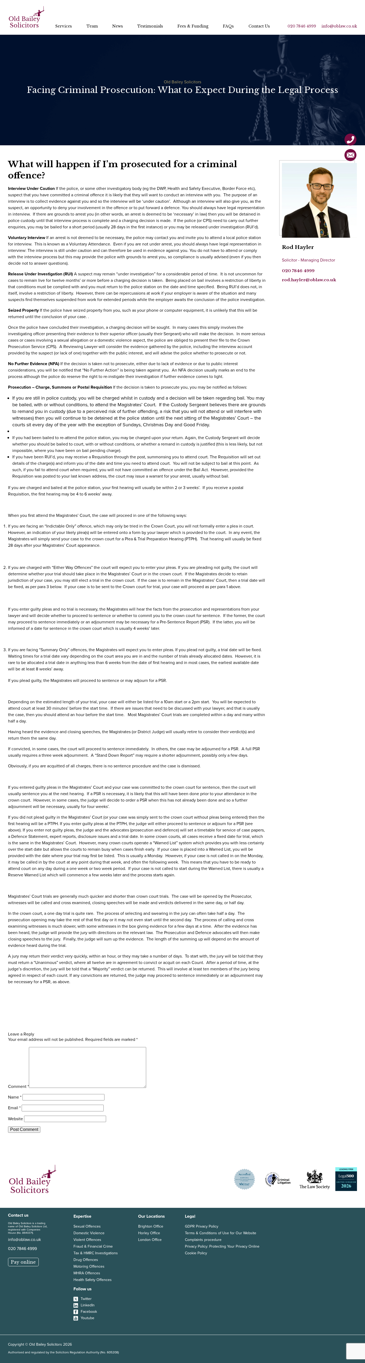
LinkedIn (88, 1305)
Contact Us (259, 26)
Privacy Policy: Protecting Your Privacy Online (222, 1246)
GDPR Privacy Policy (201, 1226)
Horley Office (149, 1233)
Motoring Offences (88, 1266)
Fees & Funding (192, 26)
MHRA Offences (86, 1273)
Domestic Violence (88, 1233)
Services (63, 26)
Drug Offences (85, 1260)
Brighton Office (150, 1226)
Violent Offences (87, 1240)
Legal (190, 1216)
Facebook (89, 1311)
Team (92, 26)
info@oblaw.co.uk (339, 26)
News (117, 26)
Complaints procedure (203, 1240)
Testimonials (150, 26)
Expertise (82, 1216)
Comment (18, 1086)
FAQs (228, 26)
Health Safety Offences (92, 1280)
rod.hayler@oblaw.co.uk (309, 279)
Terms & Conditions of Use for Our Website (220, 1233)
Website (15, 1119)
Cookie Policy (196, 1253)
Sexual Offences (87, 1226)
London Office (150, 1240)
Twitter (86, 1299)
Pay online (23, 1262)
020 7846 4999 (302, 26)
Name (14, 1097)
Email (14, 1108)
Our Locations (151, 1216)
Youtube (87, 1318)
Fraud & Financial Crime (93, 1246)
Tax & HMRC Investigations (95, 1253)
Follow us (82, 1289)
